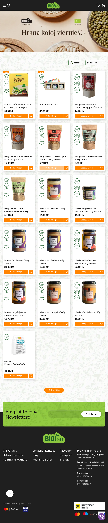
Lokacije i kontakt (43, 450)
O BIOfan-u (10, 450)
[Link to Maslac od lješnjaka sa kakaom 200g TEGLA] (19, 293)
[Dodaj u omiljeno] (31, 116)
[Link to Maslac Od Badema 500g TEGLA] (19, 241)
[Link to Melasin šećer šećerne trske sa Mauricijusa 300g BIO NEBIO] (19, 85)
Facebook (66, 450)
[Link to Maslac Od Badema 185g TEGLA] (54, 241)
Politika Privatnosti (15, 459)
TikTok (64, 459)
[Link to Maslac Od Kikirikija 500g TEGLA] (54, 189)
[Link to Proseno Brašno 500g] (19, 345)
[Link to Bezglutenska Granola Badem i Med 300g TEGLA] (19, 137)
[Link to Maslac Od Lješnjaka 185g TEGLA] (89, 293)
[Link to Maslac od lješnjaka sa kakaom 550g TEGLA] (89, 241)
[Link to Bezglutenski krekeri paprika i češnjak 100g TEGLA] (54, 137)
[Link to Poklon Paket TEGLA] (54, 85)
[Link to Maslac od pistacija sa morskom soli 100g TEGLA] (89, 189)
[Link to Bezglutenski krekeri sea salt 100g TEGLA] (89, 137)
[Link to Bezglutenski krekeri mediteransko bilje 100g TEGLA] (19, 189)
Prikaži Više (54, 390)
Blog (35, 455)
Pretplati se (91, 414)
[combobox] (95, 62)
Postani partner (42, 459)
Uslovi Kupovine (13, 455)
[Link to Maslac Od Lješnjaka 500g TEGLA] (54, 293)
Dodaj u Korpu (16, 115)
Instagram (66, 455)
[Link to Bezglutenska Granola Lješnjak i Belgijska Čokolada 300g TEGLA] (89, 85)
